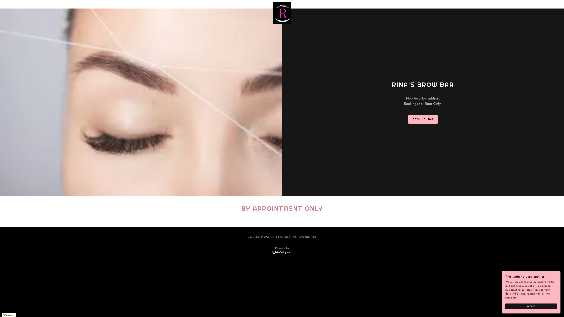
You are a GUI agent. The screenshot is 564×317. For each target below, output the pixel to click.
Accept (531, 306)
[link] (282, 3)
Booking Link (423, 119)
